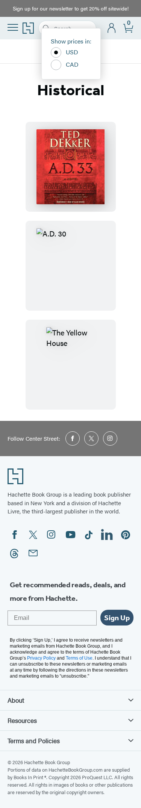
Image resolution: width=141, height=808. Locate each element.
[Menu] (13, 27)
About (16, 700)
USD (72, 52)
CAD (72, 64)
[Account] (111, 28)
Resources (22, 720)
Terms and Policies (34, 740)
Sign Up (117, 617)
